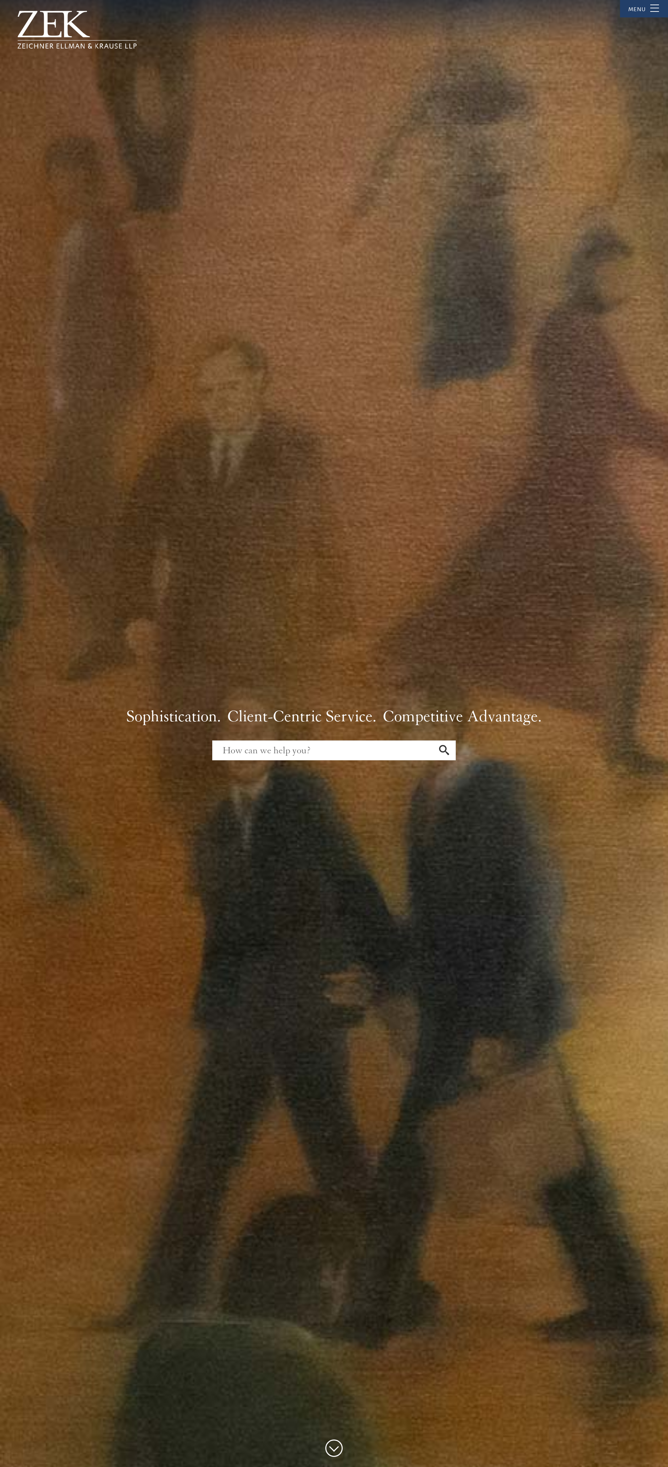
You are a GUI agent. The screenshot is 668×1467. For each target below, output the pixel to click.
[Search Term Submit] (444, 751)
